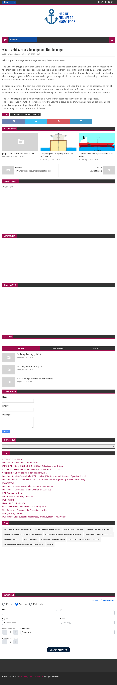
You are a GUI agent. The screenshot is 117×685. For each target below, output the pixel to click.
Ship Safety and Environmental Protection (23, 545)
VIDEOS (50, 545)
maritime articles (12, 540)
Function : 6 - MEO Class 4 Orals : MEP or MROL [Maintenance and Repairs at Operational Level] (44, 476)
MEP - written (8, 500)
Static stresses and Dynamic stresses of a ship (96, 155)
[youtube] (105, 2)
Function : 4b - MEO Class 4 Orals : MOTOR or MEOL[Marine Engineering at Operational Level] (43, 479)
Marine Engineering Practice (98, 535)
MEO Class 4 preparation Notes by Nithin (20, 462)
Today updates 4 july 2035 (29, 354)
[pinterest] (109, 2)
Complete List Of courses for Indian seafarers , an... (24, 473)
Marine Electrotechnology (99, 530)
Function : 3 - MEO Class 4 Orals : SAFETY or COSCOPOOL (28, 486)
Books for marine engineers (47, 530)
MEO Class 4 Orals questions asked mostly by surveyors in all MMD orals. (34, 517)
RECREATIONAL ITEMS (12, 459)
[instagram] (112, 2)
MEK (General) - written (12, 513)
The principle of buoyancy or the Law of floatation (57, 155)
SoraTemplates (18, 682)
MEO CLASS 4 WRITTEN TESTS (53, 540)
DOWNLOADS (8, 483)
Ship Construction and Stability (25, 114)
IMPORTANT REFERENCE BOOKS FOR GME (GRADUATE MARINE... (32, 466)
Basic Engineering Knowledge (17, 530)
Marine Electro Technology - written (18, 496)
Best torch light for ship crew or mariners (35, 379)
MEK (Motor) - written (12, 493)
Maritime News (31, 540)
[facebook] (98, 2)
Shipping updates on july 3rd (30, 366)
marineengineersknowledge (31, 676)
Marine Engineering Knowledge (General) (23, 535)
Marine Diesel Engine (73, 530)
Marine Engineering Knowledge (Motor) (63, 535)
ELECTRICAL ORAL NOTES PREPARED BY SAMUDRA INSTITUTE (31, 469)
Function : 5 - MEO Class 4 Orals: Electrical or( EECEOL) (26, 490)
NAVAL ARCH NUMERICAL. (14, 503)
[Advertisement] (58, 27)
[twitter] (102, 2)
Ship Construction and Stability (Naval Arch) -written (25, 507)
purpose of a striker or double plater (18, 154)
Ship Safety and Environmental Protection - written (24, 510)
